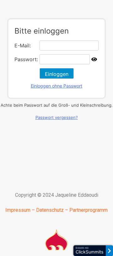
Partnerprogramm (88, 210)
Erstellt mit (89, 250)
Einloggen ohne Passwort (56, 85)
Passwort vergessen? (56, 117)
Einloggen (56, 74)
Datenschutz (50, 210)
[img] (94, 59)
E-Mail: (22, 45)
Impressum (17, 210)
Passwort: (26, 59)
